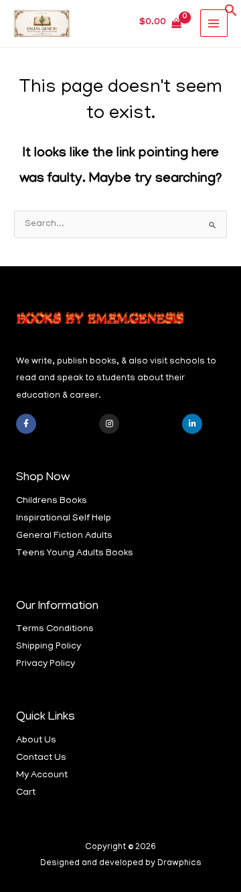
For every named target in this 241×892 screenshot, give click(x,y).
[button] (231, 15)
